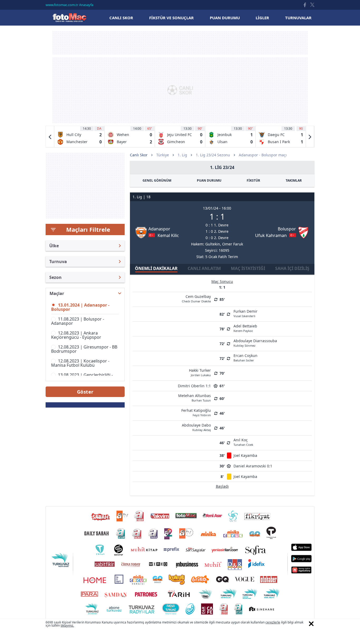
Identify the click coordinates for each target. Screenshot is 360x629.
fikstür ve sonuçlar (171, 17)
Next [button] (310, 136)
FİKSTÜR (253, 180)
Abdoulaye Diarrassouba (255, 342)
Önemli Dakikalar (156, 268)
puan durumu (225, 17)
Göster (85, 392)
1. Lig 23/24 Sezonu (213, 154)
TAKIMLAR (294, 180)
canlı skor (121, 17)
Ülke (54, 246)
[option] (79, 136)
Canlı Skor (69, 17)
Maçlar (57, 293)
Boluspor (287, 229)
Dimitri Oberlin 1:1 (194, 385)
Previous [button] (50, 136)
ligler (262, 17)
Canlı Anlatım (204, 268)
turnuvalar (298, 17)
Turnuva (58, 261)
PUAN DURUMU (209, 180)
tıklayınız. (67, 625)
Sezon (55, 277)
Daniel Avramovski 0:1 (252, 465)
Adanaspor (159, 229)
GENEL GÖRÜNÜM (157, 180)
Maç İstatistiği (248, 268)
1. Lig (182, 154)
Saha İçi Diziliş (292, 268)
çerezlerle (272, 622)
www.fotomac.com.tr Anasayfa (69, 4)
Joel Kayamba (245, 455)
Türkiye (162, 154)
